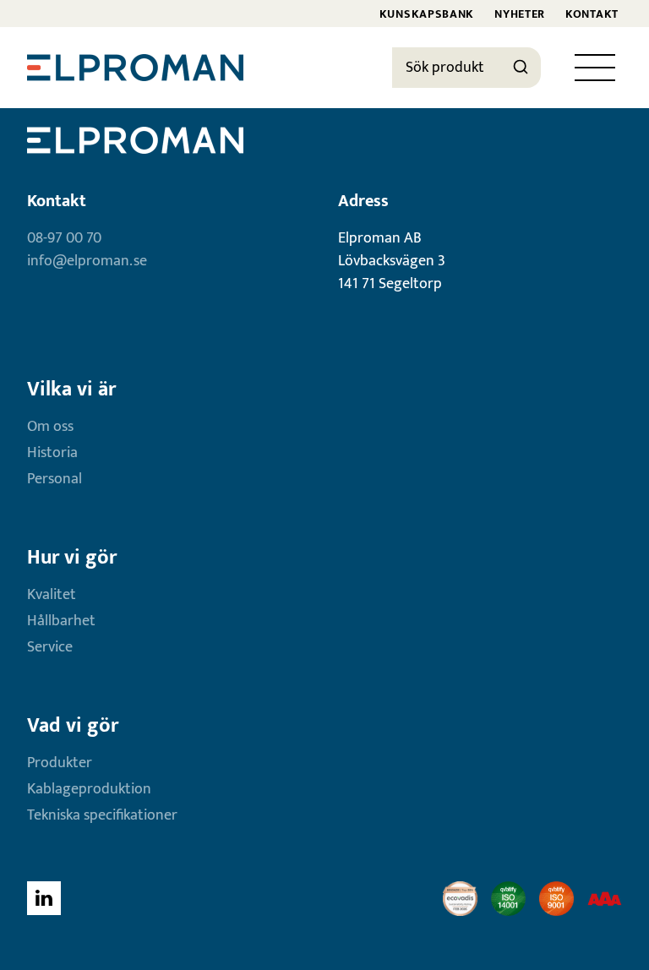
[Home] (135, 67)
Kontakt (592, 14)
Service (50, 647)
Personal (54, 479)
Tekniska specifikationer (102, 815)
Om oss (50, 426)
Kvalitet (51, 595)
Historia (52, 453)
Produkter (59, 763)
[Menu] (595, 67)
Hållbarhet (61, 621)
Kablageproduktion (89, 789)
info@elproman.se (87, 261)
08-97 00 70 (64, 238)
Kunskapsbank (426, 14)
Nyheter (519, 14)
